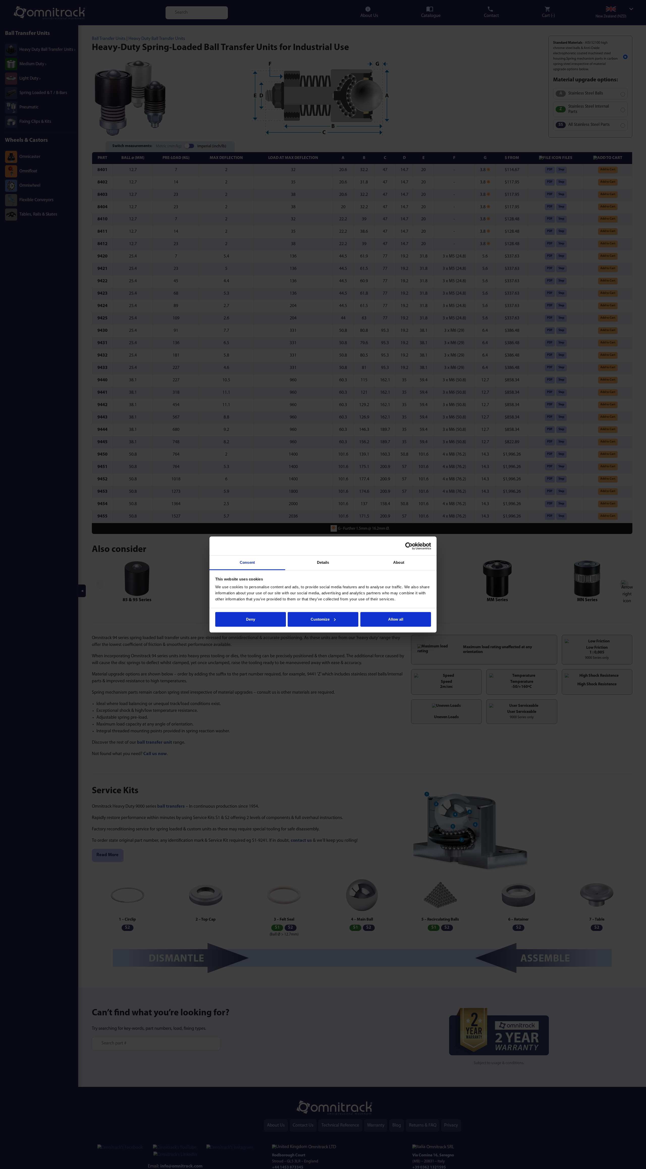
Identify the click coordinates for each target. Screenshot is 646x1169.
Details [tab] (323, 562)
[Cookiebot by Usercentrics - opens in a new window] (409, 546)
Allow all (395, 619)
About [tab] (398, 562)
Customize (320, 619)
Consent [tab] (247, 562)
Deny (250, 619)
